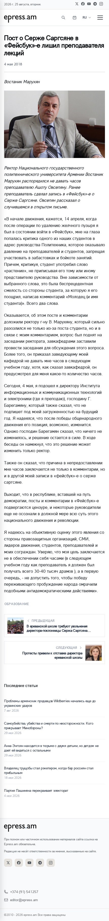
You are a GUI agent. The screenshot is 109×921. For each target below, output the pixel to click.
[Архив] (74, 17)
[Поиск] (63, 17)
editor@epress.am (24, 900)
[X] (77, 4)
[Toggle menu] (100, 17)
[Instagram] (101, 4)
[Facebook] (83, 4)
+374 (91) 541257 (24, 891)
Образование (17, 604)
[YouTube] (89, 4)
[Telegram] (95, 4)
